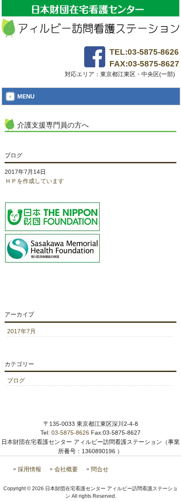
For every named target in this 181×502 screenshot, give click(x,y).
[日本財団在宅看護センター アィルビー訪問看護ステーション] (90, 34)
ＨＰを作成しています (34, 181)
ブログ (16, 380)
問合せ (100, 469)
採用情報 (29, 469)
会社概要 (66, 469)
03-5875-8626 (70, 432)
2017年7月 (21, 331)
